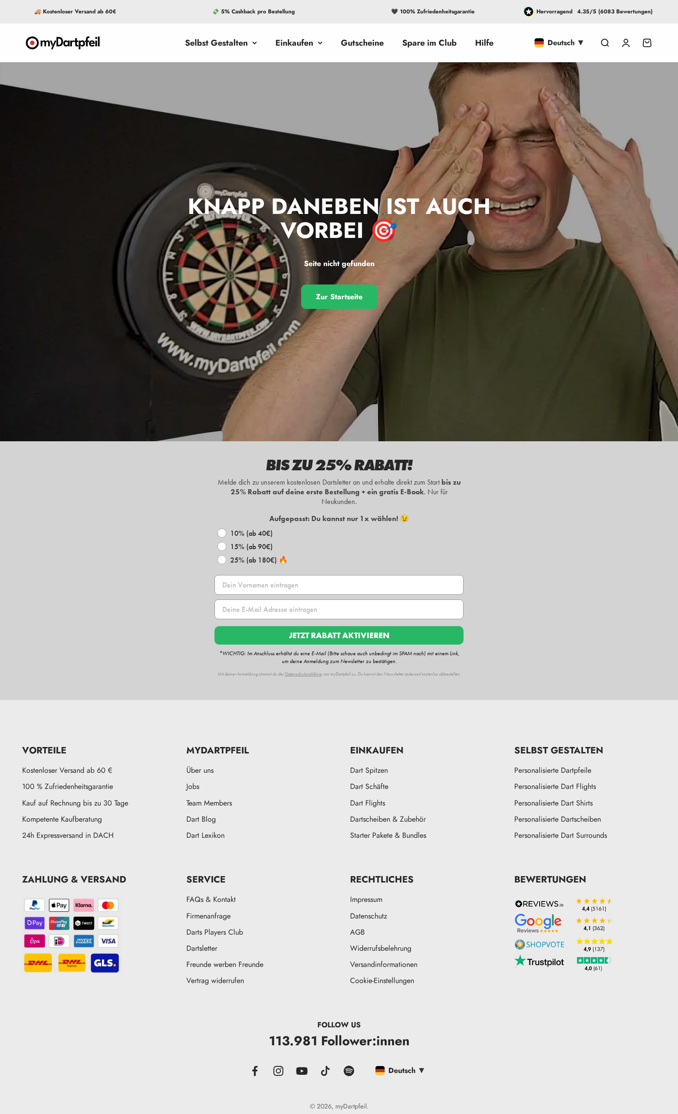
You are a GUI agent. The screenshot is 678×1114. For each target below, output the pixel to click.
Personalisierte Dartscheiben (557, 819)
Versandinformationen (383, 964)
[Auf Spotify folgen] (349, 1071)
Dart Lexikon (205, 835)
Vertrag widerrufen (215, 980)
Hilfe (484, 43)
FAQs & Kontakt (211, 899)
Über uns (200, 770)
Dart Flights (367, 803)
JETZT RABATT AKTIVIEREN (339, 635)
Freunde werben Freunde (224, 964)
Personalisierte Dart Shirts (553, 803)
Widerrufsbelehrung (380, 948)
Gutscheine (362, 43)
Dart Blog (201, 819)
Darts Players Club (214, 932)
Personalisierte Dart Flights (555, 786)
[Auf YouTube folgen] (302, 1071)
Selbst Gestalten (216, 43)
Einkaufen (294, 43)
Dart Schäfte (369, 786)
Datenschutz (368, 916)
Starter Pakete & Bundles (388, 835)
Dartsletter (201, 948)
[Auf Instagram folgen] (278, 1071)
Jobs (192, 786)
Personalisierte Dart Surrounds (560, 835)
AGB (357, 932)
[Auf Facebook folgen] (255, 1071)
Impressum (366, 899)
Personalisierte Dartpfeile (552, 770)
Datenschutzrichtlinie (303, 674)
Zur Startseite (339, 296)
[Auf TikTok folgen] (325, 1071)
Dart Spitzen (369, 770)
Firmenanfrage (208, 916)
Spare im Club (429, 43)
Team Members (209, 803)
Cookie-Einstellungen (382, 980)
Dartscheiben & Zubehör (388, 819)
